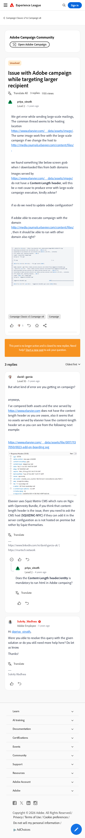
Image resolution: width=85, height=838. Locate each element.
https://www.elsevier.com (24, 411)
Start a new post (34, 350)
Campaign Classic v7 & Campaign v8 (23, 17)
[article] (42, 469)
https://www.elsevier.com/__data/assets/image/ (42, 131)
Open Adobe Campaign (32, 44)
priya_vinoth (24, 101)
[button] (21, 93)
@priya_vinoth (21, 631)
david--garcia (25, 376)
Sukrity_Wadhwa (27, 621)
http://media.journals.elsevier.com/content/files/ (42, 227)
